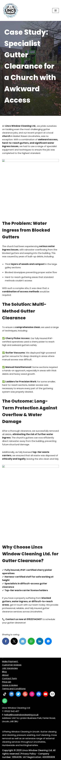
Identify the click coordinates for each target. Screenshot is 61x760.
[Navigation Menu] (55, 10)
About (5, 675)
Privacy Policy (28, 753)
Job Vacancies (10, 668)
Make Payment (10, 661)
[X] (14, 641)
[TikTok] (4, 694)
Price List (6, 681)
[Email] (22, 641)
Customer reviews (11, 664)
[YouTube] (45, 694)
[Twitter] (18, 694)
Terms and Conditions (14, 688)
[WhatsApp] (4, 700)
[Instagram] (31, 694)
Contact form (9, 678)
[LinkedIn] (11, 694)
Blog (4, 671)
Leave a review (10, 685)
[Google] (25, 694)
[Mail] (52, 694)
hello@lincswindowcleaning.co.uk (21, 714)
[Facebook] (5, 641)
